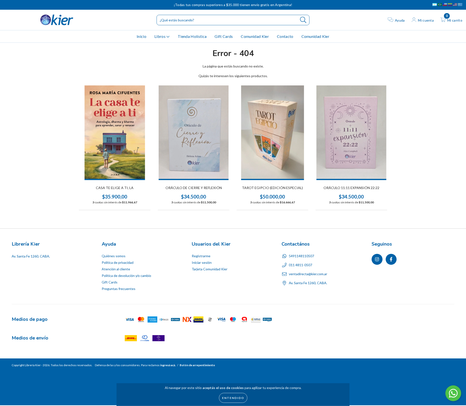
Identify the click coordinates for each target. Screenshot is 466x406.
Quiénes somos (113, 256)
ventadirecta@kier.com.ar (308, 274)
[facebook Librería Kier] (14, 5)
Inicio (141, 36)
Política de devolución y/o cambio (126, 275)
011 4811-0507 (300, 265)
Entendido (233, 398)
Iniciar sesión (202, 262)
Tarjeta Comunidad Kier (209, 269)
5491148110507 (301, 256)
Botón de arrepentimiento (197, 365)
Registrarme (201, 256)
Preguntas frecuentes (118, 289)
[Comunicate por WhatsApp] (453, 393)
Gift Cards (224, 36)
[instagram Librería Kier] (7, 5)
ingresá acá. (168, 365)
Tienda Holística (192, 36)
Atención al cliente (116, 269)
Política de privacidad (117, 262)
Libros (160, 36)
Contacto (285, 36)
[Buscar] (303, 20)
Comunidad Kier (255, 36)
